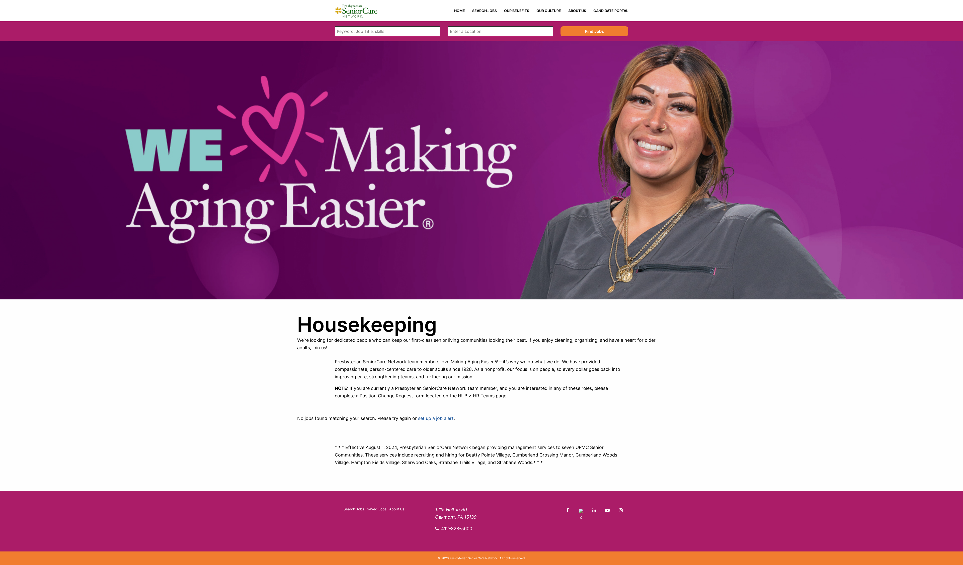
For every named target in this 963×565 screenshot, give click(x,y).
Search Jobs (484, 11)
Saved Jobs (376, 509)
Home (459, 11)
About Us (577, 11)
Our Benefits (516, 11)
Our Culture (548, 11)
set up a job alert (436, 418)
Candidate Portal (610, 11)
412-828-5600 (456, 528)
